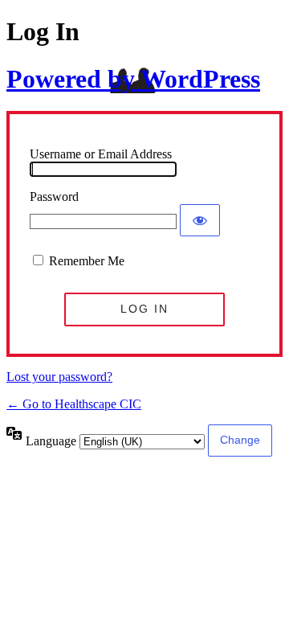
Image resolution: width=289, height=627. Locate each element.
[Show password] (200, 220)
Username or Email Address (101, 154)
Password (54, 196)
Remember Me (86, 261)
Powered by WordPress (133, 78)
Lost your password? (59, 376)
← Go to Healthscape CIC (73, 404)
